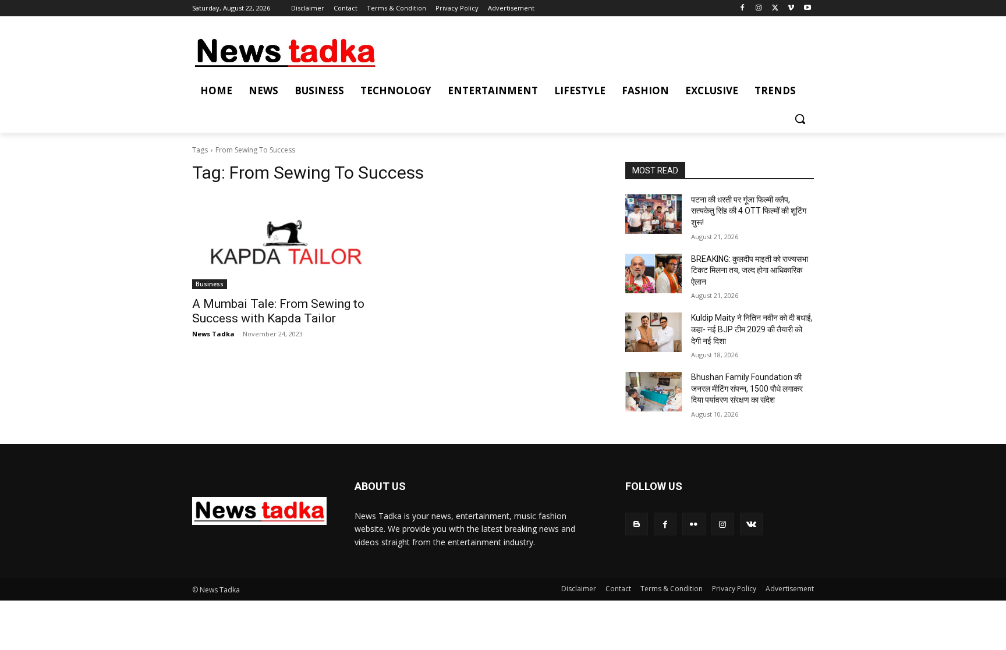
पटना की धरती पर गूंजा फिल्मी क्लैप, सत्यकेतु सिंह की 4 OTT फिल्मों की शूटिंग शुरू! (748, 211)
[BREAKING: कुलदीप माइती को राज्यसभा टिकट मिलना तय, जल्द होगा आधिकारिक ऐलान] (653, 273)
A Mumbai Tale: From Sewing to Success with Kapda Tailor (278, 311)
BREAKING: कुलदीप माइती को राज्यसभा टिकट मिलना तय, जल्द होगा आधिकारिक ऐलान (749, 270)
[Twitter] (775, 8)
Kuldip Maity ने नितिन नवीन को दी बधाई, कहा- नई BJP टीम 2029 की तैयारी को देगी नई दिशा (752, 329)
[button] (800, 119)
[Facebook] (742, 8)
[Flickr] (693, 524)
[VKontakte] (751, 524)
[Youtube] (807, 8)
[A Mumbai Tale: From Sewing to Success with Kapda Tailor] (286, 242)
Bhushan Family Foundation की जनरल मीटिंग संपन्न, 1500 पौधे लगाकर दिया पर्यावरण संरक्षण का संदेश (747, 388)
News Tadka (213, 333)
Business (210, 284)
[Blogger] (636, 524)
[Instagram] (759, 8)
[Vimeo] (791, 8)
